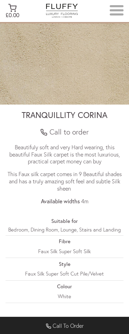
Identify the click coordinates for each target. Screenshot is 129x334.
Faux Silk (47, 251)
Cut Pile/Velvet (87, 273)
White (64, 296)
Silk (87, 251)
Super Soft (70, 251)
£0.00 (12, 15)
